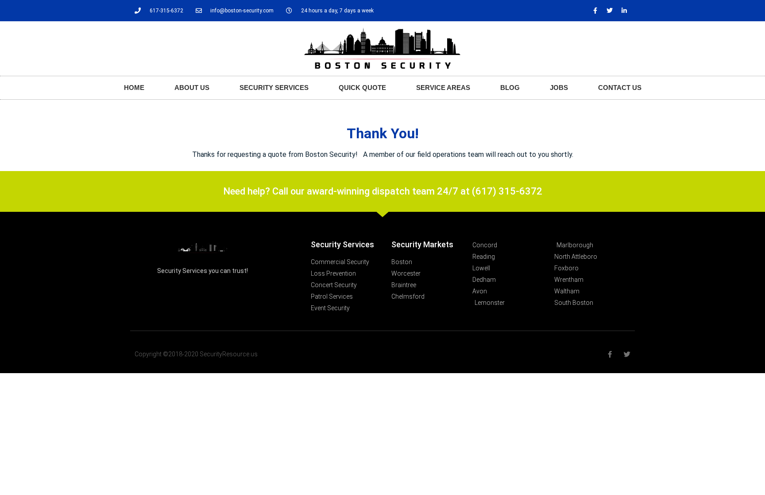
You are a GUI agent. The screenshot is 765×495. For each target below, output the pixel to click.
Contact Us (619, 87)
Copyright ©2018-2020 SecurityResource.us (196, 354)
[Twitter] (609, 10)
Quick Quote (362, 87)
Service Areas (443, 87)
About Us (191, 87)
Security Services (274, 87)
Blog (510, 87)
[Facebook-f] (595, 10)
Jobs (559, 87)
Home (134, 87)
